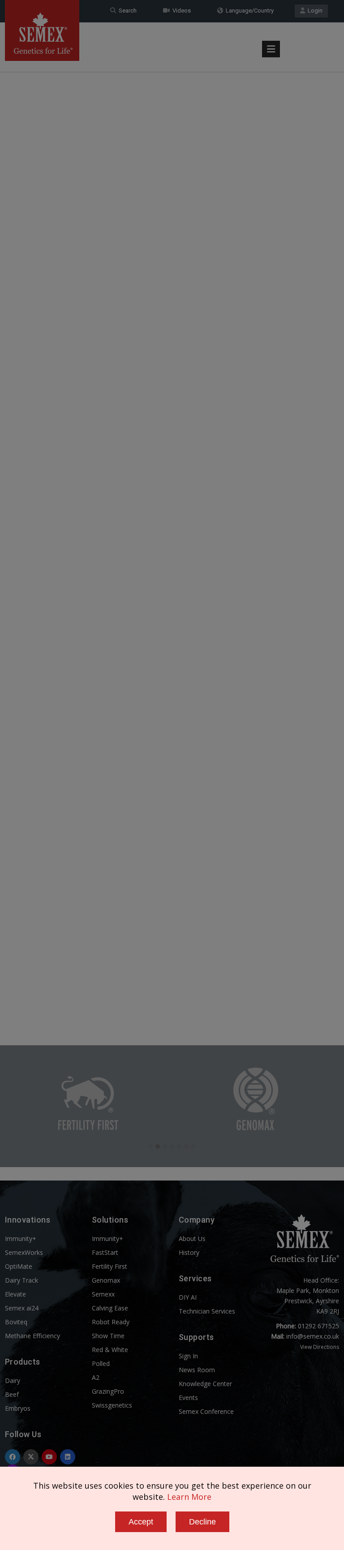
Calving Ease (110, 1308)
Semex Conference (206, 1411)
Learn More (189, 1496)
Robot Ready (110, 1322)
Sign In (188, 1356)
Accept (141, 1521)
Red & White (110, 1349)
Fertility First (109, 1266)
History (189, 1252)
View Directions (319, 1347)
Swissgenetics (112, 1405)
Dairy (12, 1380)
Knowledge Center (205, 1383)
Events (188, 1397)
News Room (197, 1369)
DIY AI (188, 1297)
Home (313, 28)
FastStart (105, 1252)
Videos (180, 10)
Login (313, 10)
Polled (101, 1363)
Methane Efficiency (32, 1335)
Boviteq (16, 1322)
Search (126, 10)
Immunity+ (20, 1238)
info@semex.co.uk (312, 1336)
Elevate (15, 1294)
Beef (12, 1394)
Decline (202, 1521)
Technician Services (207, 1311)
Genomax (106, 1280)
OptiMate (18, 1266)
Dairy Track (21, 1280)
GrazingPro (108, 1391)
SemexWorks (24, 1252)
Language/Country (248, 10)
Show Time (108, 1335)
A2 (95, 1377)
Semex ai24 (22, 1308)
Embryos (17, 1408)
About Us (192, 1238)
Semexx (103, 1294)
